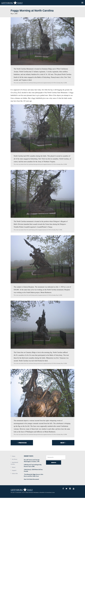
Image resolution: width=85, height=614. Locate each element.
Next (62, 443)
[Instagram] (70, 488)
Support (14, 470)
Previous (22, 443)
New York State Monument (31, 479)
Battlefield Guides (14, 463)
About (13, 467)
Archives (14, 459)
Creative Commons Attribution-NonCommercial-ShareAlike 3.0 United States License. (38, 492)
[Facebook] (63, 488)
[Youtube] (73, 488)
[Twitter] (66, 488)
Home (13, 456)
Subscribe (15, 473)
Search (53, 462)
